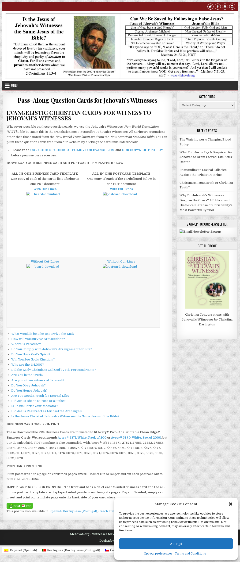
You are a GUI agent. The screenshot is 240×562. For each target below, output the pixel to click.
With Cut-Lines (45, 189)
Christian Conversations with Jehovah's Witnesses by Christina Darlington (207, 319)
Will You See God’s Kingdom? (33, 359)
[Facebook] (218, 7)
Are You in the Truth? (27, 375)
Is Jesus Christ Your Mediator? (34, 406)
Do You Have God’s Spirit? (30, 354)
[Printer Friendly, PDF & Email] (20, 506)
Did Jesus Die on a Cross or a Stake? (38, 401)
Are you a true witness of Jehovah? (37, 380)
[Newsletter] (200, 231)
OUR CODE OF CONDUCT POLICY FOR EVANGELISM (72, 150)
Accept (176, 544)
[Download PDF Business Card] (45, 197)
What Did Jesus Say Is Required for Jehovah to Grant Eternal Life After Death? (206, 157)
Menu (14, 85)
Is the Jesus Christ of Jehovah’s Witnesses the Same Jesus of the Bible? (65, 416)
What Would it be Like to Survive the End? (42, 333)
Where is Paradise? (26, 344)
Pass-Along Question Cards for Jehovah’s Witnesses (88, 100)
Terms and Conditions (190, 553)
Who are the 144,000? (27, 364)
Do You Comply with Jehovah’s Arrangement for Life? (51, 349)
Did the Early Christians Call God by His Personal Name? (53, 369)
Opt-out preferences (158, 553)
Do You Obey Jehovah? (28, 385)
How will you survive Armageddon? (38, 339)
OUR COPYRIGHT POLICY (142, 150)
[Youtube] (225, 7)
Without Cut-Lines (45, 261)
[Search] (232, 7)
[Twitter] (210, 7)
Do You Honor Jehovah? (29, 390)
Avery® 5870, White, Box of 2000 (136, 437)
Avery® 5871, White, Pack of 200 (82, 437)
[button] (230, 504)
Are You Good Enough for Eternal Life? (40, 395)
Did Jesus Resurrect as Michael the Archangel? (46, 411)
